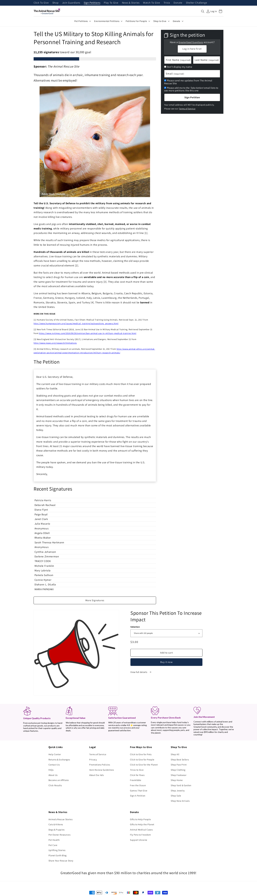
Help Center (54, 754)
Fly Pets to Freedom (140, 834)
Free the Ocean (138, 785)
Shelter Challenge (196, 2)
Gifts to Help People (140, 819)
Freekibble (135, 780)
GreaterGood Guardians (190, 42)
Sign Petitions (92, 2)
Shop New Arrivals (180, 800)
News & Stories (131, 2)
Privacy (93, 759)
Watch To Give (151, 2)
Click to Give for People (142, 759)
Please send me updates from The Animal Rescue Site (188, 82)
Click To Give (41, 2)
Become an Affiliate (58, 780)
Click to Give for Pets (141, 754)
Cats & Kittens (55, 824)
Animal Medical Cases (141, 829)
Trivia (167, 2)
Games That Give (138, 790)
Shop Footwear (179, 775)
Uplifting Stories (56, 850)
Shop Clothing (178, 769)
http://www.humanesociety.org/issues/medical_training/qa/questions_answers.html (76, 323)
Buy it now (166, 662)
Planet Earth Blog (57, 855)
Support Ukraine (138, 839)
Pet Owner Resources (59, 834)
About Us (53, 775)
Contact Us (54, 764)
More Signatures (94, 600)
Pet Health (54, 839)
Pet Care (52, 845)
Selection (135, 626)
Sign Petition (192, 97)
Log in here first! (192, 48)
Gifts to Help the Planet (142, 824)
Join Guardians (71, 2)
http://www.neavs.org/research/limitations (55, 343)
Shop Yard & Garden (181, 785)
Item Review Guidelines (101, 769)
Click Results (55, 785)
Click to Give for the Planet (144, 764)
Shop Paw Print (179, 764)
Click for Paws (137, 775)
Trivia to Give (137, 769)
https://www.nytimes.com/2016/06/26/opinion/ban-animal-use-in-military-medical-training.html (87, 333)
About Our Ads (96, 775)
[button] (202, 11)
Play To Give (111, 2)
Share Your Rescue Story (60, 860)
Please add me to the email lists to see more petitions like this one (191, 89)
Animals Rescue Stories (60, 819)
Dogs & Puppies (56, 829)
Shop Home (177, 780)
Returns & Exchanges (59, 759)
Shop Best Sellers (180, 759)
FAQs (51, 769)
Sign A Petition (137, 795)
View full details (139, 672)
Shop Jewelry (178, 790)
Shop (55, 2)
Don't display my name (179, 66)
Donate (178, 2)
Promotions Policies (99, 764)
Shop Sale (176, 795)
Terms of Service (187, 108)
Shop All (175, 754)
